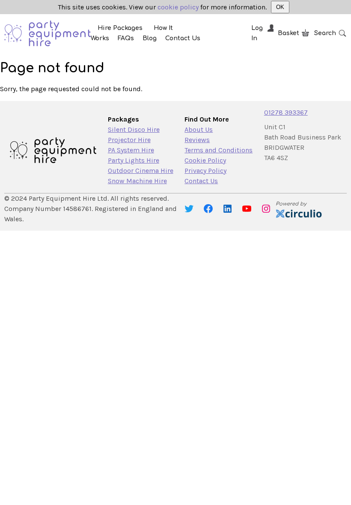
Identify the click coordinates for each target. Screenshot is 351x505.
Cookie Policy (205, 160)
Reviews (197, 140)
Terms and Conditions (218, 150)
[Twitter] (189, 208)
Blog (150, 38)
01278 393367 (286, 112)
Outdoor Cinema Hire (140, 170)
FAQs (126, 38)
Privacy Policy (205, 170)
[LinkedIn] (227, 208)
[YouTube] (246, 208)
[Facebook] (208, 208)
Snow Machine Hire (137, 181)
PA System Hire (131, 150)
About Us (198, 129)
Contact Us (182, 38)
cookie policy (178, 7)
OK (280, 7)
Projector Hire (129, 140)
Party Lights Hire (133, 160)
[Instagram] (266, 208)
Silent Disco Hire (134, 129)
